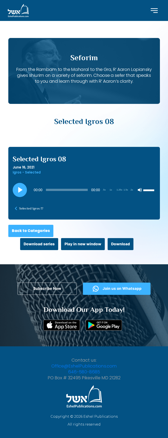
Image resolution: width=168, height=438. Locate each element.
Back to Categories (31, 230)
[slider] (149, 190)
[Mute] (140, 190)
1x (111, 190)
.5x (104, 190)
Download (120, 244)
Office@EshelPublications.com (84, 366)
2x (132, 190)
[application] (84, 190)
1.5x (126, 190)
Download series (39, 244)
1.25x (119, 190)
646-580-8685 (84, 372)
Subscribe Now (47, 288)
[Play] (19, 190)
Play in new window (83, 244)
